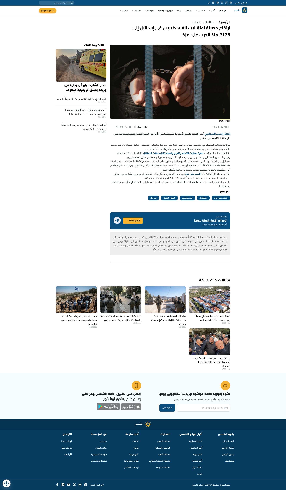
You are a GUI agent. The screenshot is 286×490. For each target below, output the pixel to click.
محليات (201, 10)
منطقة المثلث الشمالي (159, 461)
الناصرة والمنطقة (162, 448)
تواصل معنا (67, 448)
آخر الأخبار (210, 22)
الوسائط (138, 10)
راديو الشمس (226, 434)
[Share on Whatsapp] (118, 127)
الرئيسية (222, 10)
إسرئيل (153, 198)
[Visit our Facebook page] (231, 3)
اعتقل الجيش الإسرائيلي (217, 134)
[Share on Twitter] (127, 127)
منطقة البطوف (163, 467)
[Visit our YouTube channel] (218, 3)
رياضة (179, 10)
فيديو (199, 474)
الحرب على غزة (193, 174)
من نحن (103, 441)
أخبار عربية (197, 454)
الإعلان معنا (66, 441)
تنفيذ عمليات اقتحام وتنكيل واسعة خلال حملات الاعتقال (173, 153)
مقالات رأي (197, 467)
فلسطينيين (187, 198)
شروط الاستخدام (99, 461)
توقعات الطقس (131, 467)
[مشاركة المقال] (135, 127)
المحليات (165, 434)
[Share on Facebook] (131, 127)
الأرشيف (68, 454)
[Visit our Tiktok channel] (209, 3)
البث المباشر (46, 10)
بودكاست (229, 461)
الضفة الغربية (169, 198)
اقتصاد (188, 10)
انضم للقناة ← (133, 220)
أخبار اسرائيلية (196, 448)
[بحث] (72, 3)
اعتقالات (203, 198)
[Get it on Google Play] (108, 406)
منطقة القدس (163, 441)
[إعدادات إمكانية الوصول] (6, 483)
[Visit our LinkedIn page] (213, 3)
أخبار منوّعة (132, 434)
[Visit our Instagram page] (226, 3)
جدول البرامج (228, 454)
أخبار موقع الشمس (190, 434)
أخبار (213, 10)
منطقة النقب (164, 454)
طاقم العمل (101, 448)
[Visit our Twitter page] (222, 3)
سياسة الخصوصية (99, 454)
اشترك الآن (167, 407)
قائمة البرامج (228, 448)
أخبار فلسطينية (195, 441)
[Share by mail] (122, 127)
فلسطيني (196, 22)
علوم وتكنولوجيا (165, 10)
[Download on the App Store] (131, 406)
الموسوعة (149, 10)
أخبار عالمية (197, 461)
